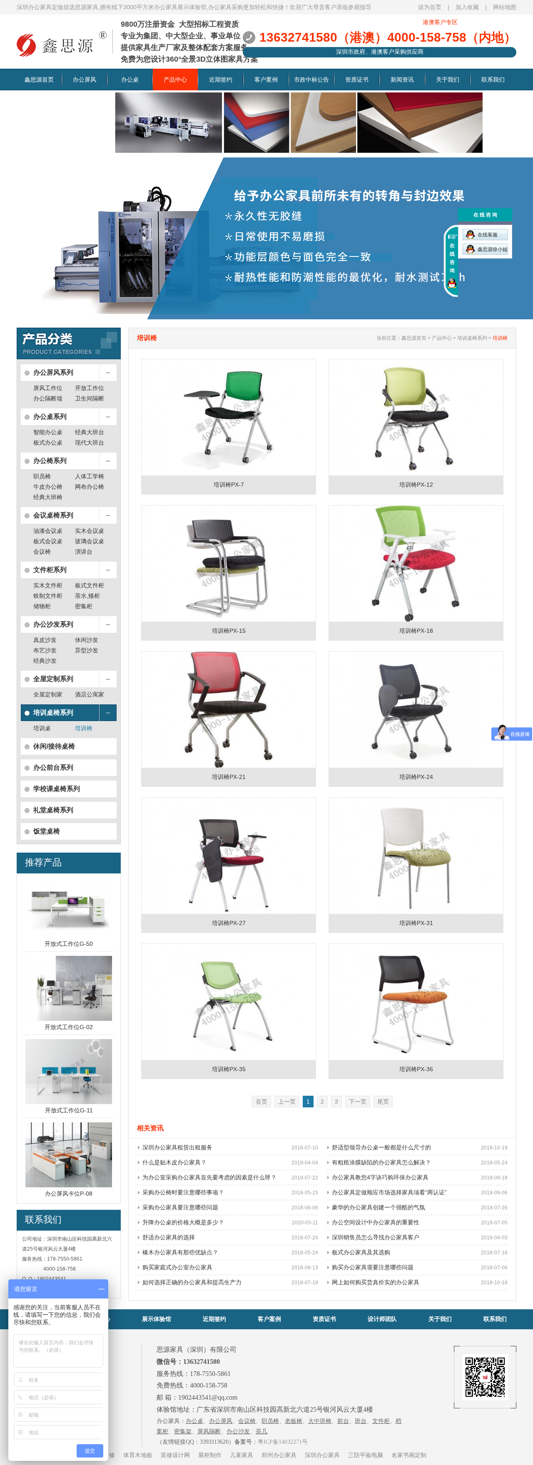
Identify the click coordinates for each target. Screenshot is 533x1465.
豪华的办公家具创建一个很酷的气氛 (378, 1207)
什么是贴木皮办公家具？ (174, 1162)
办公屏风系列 (53, 372)
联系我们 (493, 79)
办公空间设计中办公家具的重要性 (375, 1222)
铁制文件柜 (47, 595)
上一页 (287, 1101)
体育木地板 (137, 1455)
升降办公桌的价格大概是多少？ (183, 1222)
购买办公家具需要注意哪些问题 (372, 1267)
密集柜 (83, 606)
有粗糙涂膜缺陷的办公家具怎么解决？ (381, 1162)
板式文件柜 (89, 585)
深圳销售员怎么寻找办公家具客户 (375, 1237)
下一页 (357, 1101)
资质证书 (357, 79)
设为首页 (429, 7)
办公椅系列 (50, 460)
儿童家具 (241, 1455)
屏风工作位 (47, 388)
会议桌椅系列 (53, 515)
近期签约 (220, 79)
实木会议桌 (89, 530)
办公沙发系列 (53, 624)
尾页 (383, 1101)
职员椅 (42, 476)
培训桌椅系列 (53, 712)
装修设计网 (175, 1455)
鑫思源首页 (39, 79)
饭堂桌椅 (46, 831)
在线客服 (488, 235)
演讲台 (83, 551)
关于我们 (447, 79)
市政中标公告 (311, 79)
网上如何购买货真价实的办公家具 (375, 1282)
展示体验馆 (156, 1319)
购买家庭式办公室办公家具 (177, 1267)
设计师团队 (382, 1319)
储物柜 (42, 606)
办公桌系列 (50, 416)
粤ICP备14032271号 (283, 1442)
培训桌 (42, 728)
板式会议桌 (47, 541)
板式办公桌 (47, 442)
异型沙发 (86, 650)
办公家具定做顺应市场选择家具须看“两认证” (389, 1192)
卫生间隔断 (89, 398)
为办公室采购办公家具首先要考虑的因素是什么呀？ (209, 1177)
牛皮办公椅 (47, 486)
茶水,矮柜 (87, 595)
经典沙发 (45, 660)
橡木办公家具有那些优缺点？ (180, 1252)
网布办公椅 (89, 486)
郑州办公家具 (279, 1455)
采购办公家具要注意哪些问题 (180, 1207)
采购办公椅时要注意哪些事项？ (183, 1192)
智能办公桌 (47, 432)
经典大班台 (89, 432)
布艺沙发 (45, 650)
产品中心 (175, 79)
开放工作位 (89, 388)
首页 (261, 1101)
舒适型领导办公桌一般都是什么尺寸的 (381, 1147)
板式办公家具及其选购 (361, 1252)
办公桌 (130, 79)
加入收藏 (467, 7)
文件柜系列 (50, 569)
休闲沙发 (86, 640)
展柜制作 (210, 1455)
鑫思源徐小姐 (493, 249)
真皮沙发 (45, 640)
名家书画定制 (408, 1455)
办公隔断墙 (47, 398)
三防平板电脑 (365, 1455)
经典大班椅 (47, 497)
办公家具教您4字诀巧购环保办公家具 (380, 1177)
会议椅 (42, 551)
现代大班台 (89, 442)
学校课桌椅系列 (56, 788)
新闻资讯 (402, 79)
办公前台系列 (53, 767)
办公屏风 (84, 79)
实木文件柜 (47, 585)
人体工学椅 (89, 476)
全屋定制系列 (53, 678)
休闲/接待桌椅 (54, 746)
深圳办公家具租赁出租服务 (177, 1147)
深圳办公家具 (322, 1455)
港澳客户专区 (440, 22)
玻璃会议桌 (89, 541)
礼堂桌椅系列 (53, 809)
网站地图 (504, 7)
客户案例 (266, 79)
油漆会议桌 (47, 530)
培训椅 (83, 728)
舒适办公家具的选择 (168, 1237)
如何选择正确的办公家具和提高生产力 (192, 1282)
